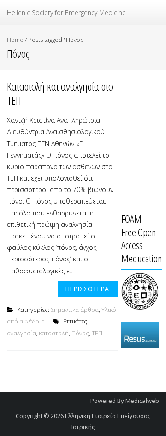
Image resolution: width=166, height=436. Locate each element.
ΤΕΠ (97, 333)
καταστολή (54, 333)
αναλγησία (21, 333)
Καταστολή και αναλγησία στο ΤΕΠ (60, 93)
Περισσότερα (87, 288)
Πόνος (80, 333)
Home (15, 39)
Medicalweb (142, 400)
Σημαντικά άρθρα (75, 310)
